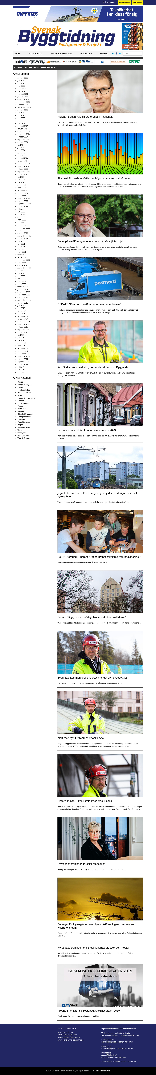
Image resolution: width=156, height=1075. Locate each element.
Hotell (19, 395)
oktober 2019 (22, 298)
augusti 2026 (22, 78)
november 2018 (23, 324)
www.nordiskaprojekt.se (67, 1035)
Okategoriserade (24, 417)
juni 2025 (21, 115)
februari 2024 (22, 158)
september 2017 (24, 362)
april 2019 (21, 311)
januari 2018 (22, 351)
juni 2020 (21, 276)
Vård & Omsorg (23, 438)
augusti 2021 (22, 239)
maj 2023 (21, 182)
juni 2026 (21, 83)
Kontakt (104, 54)
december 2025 (23, 99)
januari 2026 (22, 97)
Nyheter (20, 411)
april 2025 (21, 121)
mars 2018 (21, 346)
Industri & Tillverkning (26, 398)
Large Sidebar (23, 403)
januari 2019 (22, 319)
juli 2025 (20, 113)
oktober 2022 (22, 201)
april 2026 (21, 89)
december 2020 (23, 260)
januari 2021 (22, 257)
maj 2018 (21, 340)
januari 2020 (22, 290)
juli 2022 (20, 209)
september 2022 (24, 204)
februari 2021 (22, 255)
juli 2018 (20, 335)
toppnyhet (21, 433)
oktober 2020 (22, 265)
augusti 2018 (22, 332)
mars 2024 (21, 156)
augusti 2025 (22, 110)
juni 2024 (21, 148)
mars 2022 (21, 220)
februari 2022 (22, 223)
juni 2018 (21, 338)
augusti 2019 (22, 303)
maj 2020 (21, 279)
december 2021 (23, 228)
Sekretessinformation (101, 1071)
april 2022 (21, 217)
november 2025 (23, 102)
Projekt (20, 425)
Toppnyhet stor (23, 435)
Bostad (20, 382)
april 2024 (21, 153)
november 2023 (23, 166)
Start (17, 54)
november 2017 (23, 356)
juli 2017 (20, 367)
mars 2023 (21, 188)
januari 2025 (22, 129)
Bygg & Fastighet (24, 385)
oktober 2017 (22, 359)
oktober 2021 (22, 233)
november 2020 (23, 263)
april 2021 (21, 249)
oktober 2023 (22, 169)
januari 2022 (22, 225)
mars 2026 (21, 91)
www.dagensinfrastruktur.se (69, 1037)
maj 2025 (21, 118)
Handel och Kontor (25, 393)
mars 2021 (21, 252)
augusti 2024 (22, 142)
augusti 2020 (22, 271)
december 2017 (23, 354)
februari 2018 (22, 348)
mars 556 (21, 373)
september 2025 (24, 107)
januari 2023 (22, 193)
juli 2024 (20, 145)
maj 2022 (21, 215)
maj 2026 (21, 86)
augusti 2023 (22, 174)
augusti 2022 (22, 206)
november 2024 (23, 134)
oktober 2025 (22, 105)
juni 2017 (21, 370)
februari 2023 (22, 190)
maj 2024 (21, 150)
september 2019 (24, 300)
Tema (19, 430)
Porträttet (21, 419)
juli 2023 (20, 177)
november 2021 (23, 231)
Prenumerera (124, 2)
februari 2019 (22, 316)
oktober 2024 (22, 137)
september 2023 (24, 172)
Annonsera (137, 2)
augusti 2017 (22, 365)
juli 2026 (20, 81)
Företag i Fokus (23, 390)
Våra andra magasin (61, 54)
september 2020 (24, 268)
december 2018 (23, 322)
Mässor (20, 406)
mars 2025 (21, 123)
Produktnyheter (23, 422)
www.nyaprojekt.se (65, 1032)
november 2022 (23, 198)
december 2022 (23, 196)
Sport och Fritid (23, 427)
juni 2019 (21, 308)
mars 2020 (21, 284)
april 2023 (21, 185)
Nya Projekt (22, 409)
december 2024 (23, 132)
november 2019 (23, 295)
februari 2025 (22, 126)
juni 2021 (21, 244)
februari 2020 (22, 287)
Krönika (20, 401)
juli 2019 (20, 306)
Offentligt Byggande (25, 414)
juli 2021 (20, 241)
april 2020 (21, 281)
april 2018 (21, 343)
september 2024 (24, 140)
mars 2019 (21, 314)
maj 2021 (21, 247)
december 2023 (23, 164)
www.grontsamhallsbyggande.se (71, 1040)
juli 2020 (20, 273)
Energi (20, 387)
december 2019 (23, 292)
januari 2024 (22, 161)
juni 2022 (21, 212)
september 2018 (24, 330)
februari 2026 (22, 94)
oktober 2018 (22, 327)
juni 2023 (21, 180)
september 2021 (24, 236)
